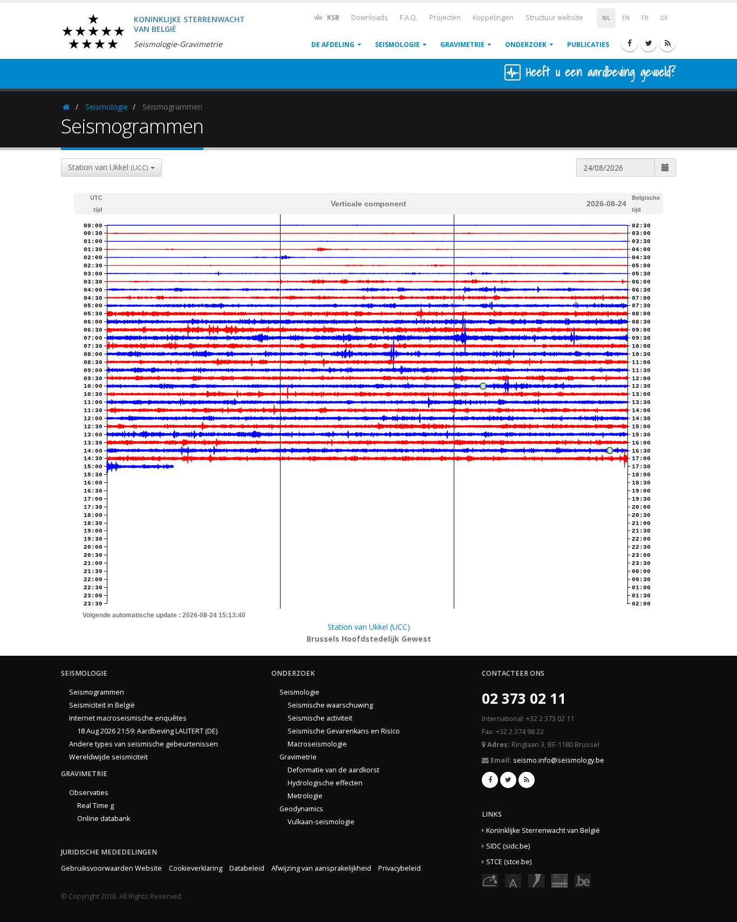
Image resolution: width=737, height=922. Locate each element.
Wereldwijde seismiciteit (108, 757)
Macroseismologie (317, 744)
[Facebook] (630, 43)
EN (626, 18)
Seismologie (397, 44)
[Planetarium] (490, 880)
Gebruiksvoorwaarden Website (111, 868)
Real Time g (95, 805)
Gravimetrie (462, 44)
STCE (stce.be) (508, 861)
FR (645, 18)
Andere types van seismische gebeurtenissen (143, 744)
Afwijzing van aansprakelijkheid (321, 868)
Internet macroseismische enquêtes (128, 718)
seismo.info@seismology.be (558, 760)
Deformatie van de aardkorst (333, 770)
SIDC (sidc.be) (508, 846)
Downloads (369, 17)
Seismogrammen (96, 692)
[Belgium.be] (583, 880)
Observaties (88, 792)
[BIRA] (513, 880)
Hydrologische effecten (325, 783)
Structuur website (554, 17)
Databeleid (246, 868)
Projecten (445, 17)
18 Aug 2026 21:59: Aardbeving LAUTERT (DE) (147, 731)
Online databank (103, 818)
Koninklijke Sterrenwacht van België (543, 830)
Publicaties (588, 44)
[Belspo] (559, 880)
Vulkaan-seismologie (321, 821)
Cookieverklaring (195, 868)
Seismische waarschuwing (330, 705)
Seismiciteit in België (102, 705)
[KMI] (536, 880)
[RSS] (667, 43)
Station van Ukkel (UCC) (368, 627)
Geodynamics (301, 808)
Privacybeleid (399, 868)
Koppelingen (493, 17)
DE (664, 18)
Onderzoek (526, 44)
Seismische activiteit (320, 718)
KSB (332, 17)
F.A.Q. (409, 17)
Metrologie (305, 795)
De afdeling (332, 44)
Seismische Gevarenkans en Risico (344, 731)
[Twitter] (648, 43)
